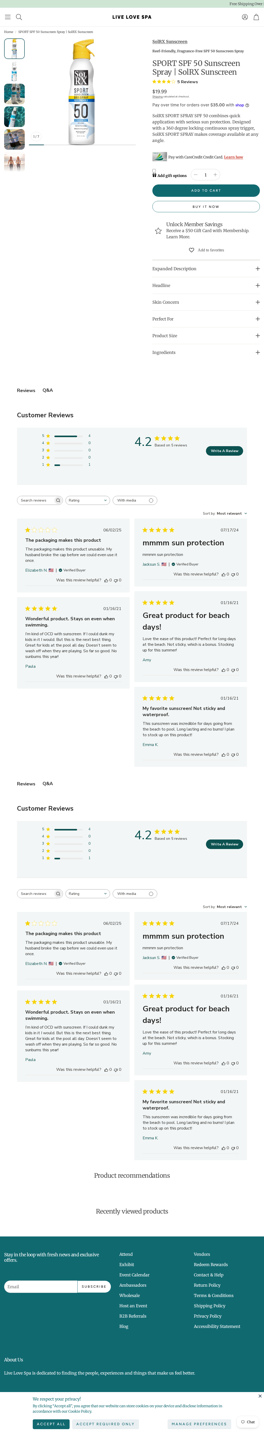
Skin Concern (165, 302)
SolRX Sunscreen (169, 41)
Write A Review (224, 450)
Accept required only (105, 1424)
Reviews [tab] (26, 390)
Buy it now (206, 207)
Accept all (51, 1424)
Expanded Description (174, 268)
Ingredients (164, 352)
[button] (7, 17)
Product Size (164, 335)
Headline (161, 285)
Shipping (157, 96)
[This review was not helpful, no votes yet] (116, 580)
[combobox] (87, 500)
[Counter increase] (215, 174)
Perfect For (163, 318)
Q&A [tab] (48, 390)
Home (8, 32)
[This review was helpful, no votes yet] (106, 580)
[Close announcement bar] (259, 4)
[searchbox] (35, 500)
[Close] (260, 1396)
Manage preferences (199, 1424)
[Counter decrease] (195, 174)
